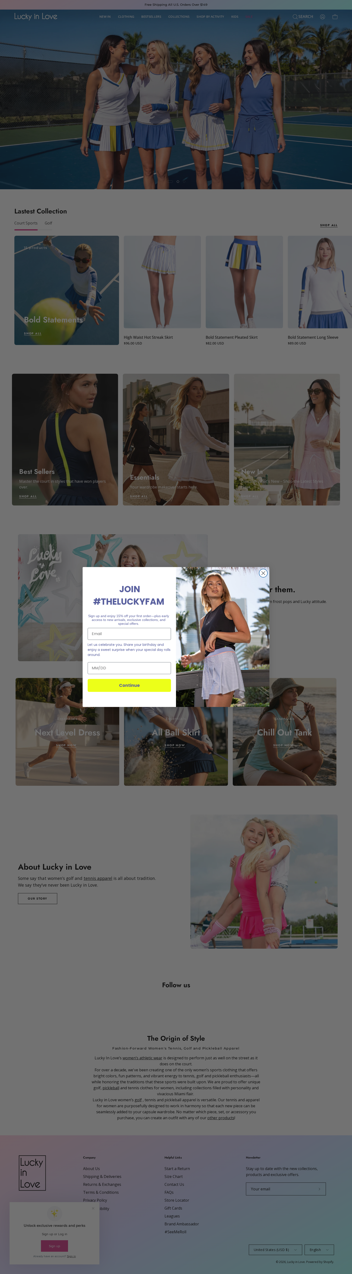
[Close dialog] (263, 573)
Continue (129, 685)
